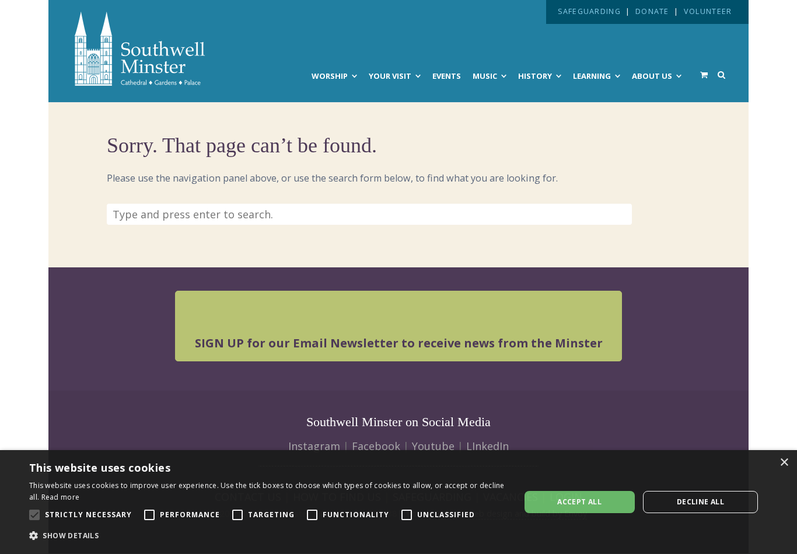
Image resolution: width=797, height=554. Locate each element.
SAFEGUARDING (589, 11)
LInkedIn (487, 446)
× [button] (783, 462)
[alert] (398, 502)
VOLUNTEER (708, 11)
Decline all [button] (700, 502)
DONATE (652, 11)
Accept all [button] (579, 502)
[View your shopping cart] (704, 74)
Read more (60, 497)
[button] (267, 536)
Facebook (376, 446)
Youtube (433, 446)
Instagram (314, 446)
